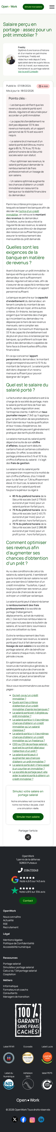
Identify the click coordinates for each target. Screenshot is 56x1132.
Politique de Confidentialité (18, 943)
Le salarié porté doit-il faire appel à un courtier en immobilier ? (30, 766)
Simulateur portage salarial (18, 967)
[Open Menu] (51, 6)
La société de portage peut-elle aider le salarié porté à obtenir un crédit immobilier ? (30, 775)
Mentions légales (12, 940)
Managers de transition (16, 996)
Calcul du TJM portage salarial (20, 970)
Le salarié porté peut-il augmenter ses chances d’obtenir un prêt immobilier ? (28, 758)
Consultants (10, 993)
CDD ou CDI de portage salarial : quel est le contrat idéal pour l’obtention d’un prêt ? (30, 747)
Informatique (10, 986)
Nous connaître (12, 917)
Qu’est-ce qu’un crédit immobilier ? (25, 697)
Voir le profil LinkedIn (28, 71)
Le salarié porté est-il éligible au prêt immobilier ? (30, 714)
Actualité (8, 920)
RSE (5, 924)
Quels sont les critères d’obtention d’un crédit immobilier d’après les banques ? (30, 706)
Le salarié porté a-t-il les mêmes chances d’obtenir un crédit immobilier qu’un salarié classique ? (30, 725)
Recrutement (10, 927)
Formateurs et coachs (15, 989)
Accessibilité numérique (17, 947)
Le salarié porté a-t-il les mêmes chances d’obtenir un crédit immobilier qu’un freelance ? (30, 737)
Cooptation (9, 974)
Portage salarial (12, 963)
